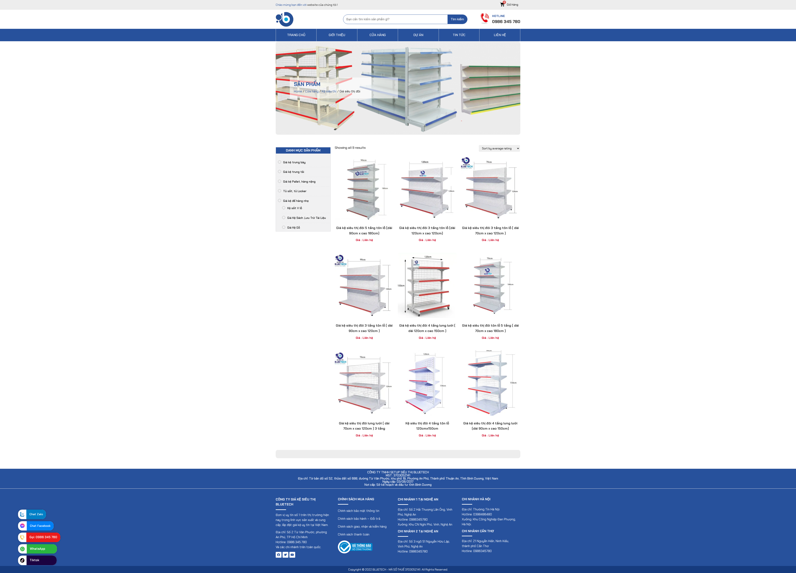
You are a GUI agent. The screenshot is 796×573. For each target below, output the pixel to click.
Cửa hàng (378, 35)
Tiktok (34, 560)
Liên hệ (500, 35)
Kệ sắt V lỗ (294, 208)
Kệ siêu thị (329, 91)
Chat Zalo (36, 514)
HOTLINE (498, 16)
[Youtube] (292, 555)
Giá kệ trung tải (293, 172)
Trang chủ (296, 35)
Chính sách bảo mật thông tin (358, 511)
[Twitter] (285, 555)
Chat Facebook (40, 526)
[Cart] (510, 4)
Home (298, 91)
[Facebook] (279, 555)
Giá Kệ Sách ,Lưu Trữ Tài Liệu (306, 218)
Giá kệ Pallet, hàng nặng (299, 181)
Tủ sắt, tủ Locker (294, 191)
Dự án (418, 35)
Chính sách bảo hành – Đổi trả (359, 519)
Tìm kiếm (457, 19)
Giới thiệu (337, 35)
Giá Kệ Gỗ (293, 227)
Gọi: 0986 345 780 (43, 537)
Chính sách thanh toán (353, 534)
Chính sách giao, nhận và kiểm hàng (362, 527)
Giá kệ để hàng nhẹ (296, 201)
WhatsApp (37, 549)
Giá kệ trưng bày (294, 162)
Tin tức (459, 35)
